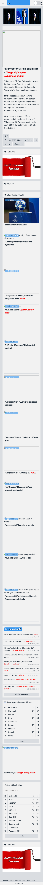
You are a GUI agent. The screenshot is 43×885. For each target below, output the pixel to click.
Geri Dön (19, 144)
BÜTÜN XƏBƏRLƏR (21, 694)
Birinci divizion (11, 790)
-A (36, 140)
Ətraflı (21, 741)
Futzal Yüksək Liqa (13, 785)
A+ (10, 144)
